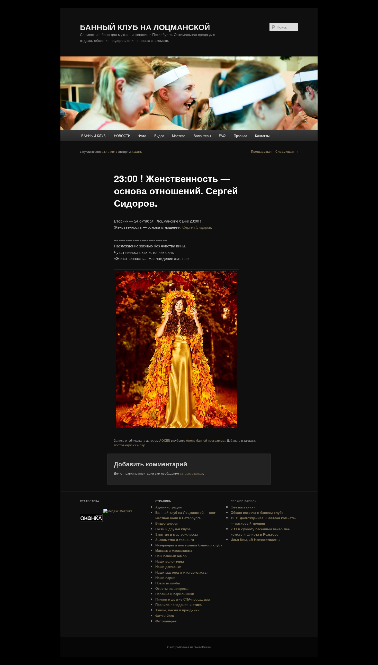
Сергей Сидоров (196, 227)
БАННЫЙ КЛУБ (93, 135)
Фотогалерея (166, 621)
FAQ (222, 135)
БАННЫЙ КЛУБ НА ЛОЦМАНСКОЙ (145, 26)
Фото (142, 135)
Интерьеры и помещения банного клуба (188, 545)
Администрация (168, 507)
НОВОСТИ (122, 135)
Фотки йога (164, 615)
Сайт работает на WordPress (189, 647)
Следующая (286, 151)
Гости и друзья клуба (173, 528)
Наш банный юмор (171, 555)
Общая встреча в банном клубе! (257, 512)
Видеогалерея (166, 523)
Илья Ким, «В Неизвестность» (255, 539)
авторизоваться (191, 473)
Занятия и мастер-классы (176, 534)
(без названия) (243, 507)
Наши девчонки (168, 566)
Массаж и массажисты (173, 550)
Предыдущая (259, 151)
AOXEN (136, 151)
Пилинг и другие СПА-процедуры (182, 599)
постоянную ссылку (129, 445)
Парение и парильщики (174, 593)
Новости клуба (167, 583)
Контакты (262, 135)
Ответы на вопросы (171, 588)
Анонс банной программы (205, 440)
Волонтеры (202, 135)
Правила (240, 135)
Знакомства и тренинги (174, 539)
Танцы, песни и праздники (177, 610)
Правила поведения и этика (178, 604)
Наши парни (165, 577)
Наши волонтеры (169, 561)
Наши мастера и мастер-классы (181, 572)
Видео (159, 135)
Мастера (178, 135)
